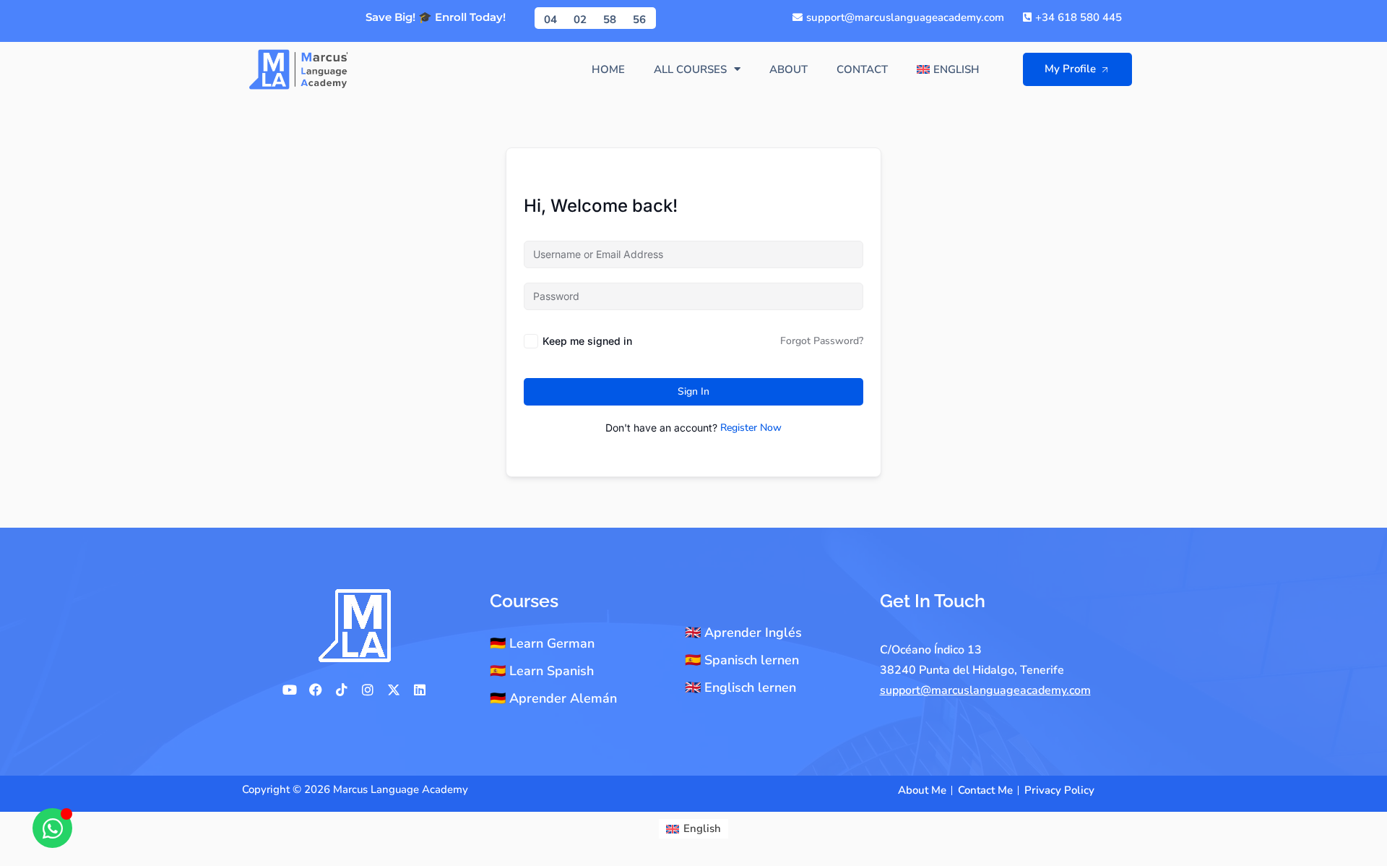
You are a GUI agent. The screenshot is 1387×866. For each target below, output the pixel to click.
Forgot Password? (821, 341)
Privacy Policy (1059, 790)
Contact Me (985, 790)
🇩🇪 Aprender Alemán (553, 698)
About (788, 69)
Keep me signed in (587, 341)
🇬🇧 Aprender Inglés (743, 632)
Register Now (751, 427)
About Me (922, 790)
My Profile (1070, 68)
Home (608, 69)
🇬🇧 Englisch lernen (740, 687)
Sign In (693, 391)
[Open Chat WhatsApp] (52, 828)
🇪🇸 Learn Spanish (542, 670)
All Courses (690, 69)
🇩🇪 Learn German (542, 643)
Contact (862, 69)
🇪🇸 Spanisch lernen (742, 660)
